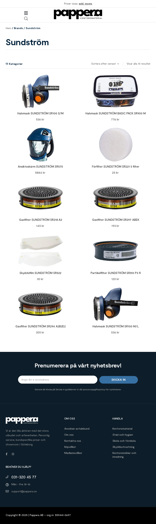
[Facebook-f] (6, 454)
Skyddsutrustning (123, 446)
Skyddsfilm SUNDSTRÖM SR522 (40, 273)
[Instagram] (13, 454)
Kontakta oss (72, 440)
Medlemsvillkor (73, 452)
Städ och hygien (122, 434)
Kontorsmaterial (122, 428)
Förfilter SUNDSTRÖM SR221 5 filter (115, 166)
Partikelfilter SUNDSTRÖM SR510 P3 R (116, 273)
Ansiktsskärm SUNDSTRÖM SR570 (40, 166)
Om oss (69, 434)
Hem (8, 28)
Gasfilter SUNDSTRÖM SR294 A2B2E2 (40, 326)
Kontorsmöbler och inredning (124, 454)
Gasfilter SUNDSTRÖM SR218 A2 (40, 219)
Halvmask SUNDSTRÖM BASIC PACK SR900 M (115, 113)
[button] (26, 13)
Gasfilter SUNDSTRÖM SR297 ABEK (115, 219)
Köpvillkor (70, 446)
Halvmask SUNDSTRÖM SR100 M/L (115, 326)
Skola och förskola (124, 440)
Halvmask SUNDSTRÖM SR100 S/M (40, 113)
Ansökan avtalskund (76, 428)
